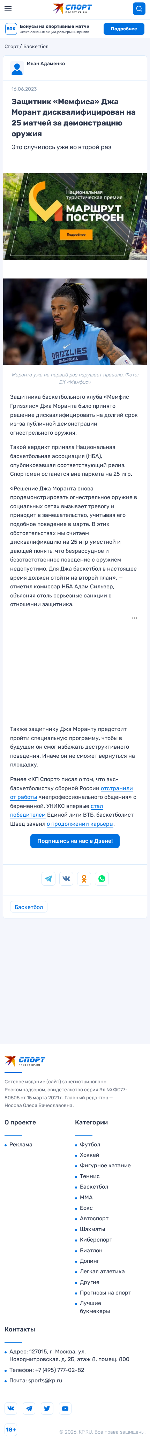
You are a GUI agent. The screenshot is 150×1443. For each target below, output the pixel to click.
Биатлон (91, 1250)
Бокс (86, 1208)
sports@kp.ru (45, 1380)
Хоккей (89, 1155)
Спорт (11, 46)
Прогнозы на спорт (105, 1292)
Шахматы (92, 1229)
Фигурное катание (105, 1165)
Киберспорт (96, 1239)
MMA (86, 1197)
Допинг (89, 1261)
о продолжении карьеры (80, 823)
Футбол (90, 1144)
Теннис (90, 1176)
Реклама (20, 1144)
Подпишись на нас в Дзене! (75, 841)
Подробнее (124, 28)
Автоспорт (94, 1218)
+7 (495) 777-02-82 (59, 1370)
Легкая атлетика (102, 1271)
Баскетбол (35, 46)
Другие (89, 1282)
